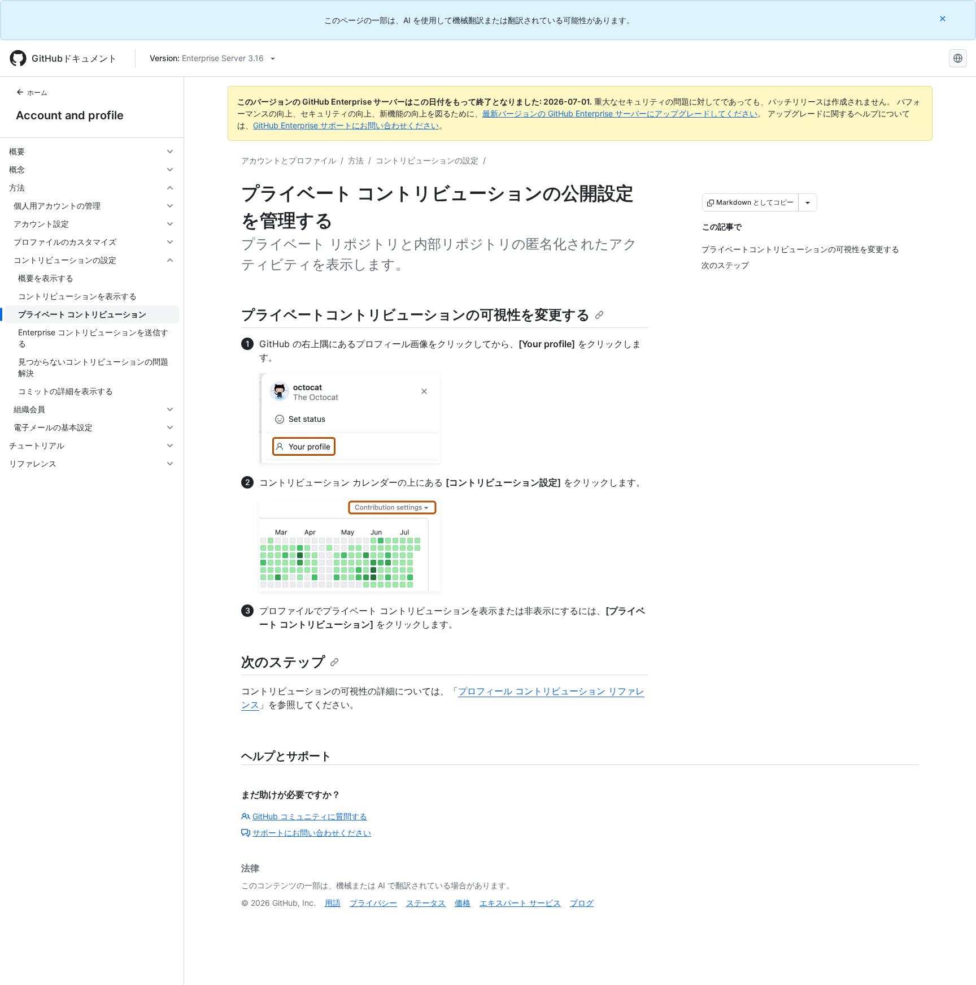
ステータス (426, 903)
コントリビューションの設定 (427, 160)
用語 (333, 903)
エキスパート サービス (520, 903)
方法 (356, 160)
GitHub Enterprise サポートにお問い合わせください (346, 125)
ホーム (37, 92)
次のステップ (283, 662)
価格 (462, 903)
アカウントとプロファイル (288, 160)
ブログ (582, 903)
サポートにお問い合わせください (311, 832)
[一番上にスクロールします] (951, 960)
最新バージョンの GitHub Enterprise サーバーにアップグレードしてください (619, 113)
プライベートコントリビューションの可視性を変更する (415, 314)
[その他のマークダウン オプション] (807, 202)
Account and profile (70, 115)
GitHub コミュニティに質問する (309, 816)
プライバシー (373, 903)
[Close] (944, 18)
